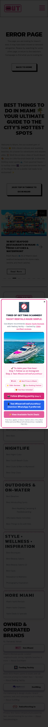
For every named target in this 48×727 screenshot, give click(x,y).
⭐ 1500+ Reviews (13, 385)
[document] (24, 363)
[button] (44, 302)
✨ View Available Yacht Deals (24, 414)
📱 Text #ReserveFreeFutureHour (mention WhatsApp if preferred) (24, 405)
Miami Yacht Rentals (34, 323)
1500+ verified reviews (28, 327)
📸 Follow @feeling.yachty (24, 396)
